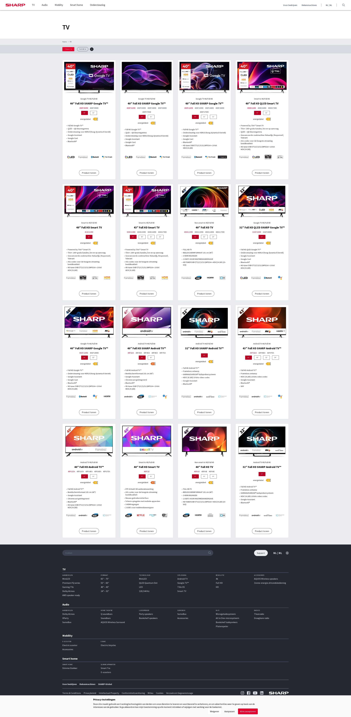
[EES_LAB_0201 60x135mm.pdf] (152, 363)
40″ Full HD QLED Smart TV (262, 103)
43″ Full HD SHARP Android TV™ (262, 348)
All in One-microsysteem (227, 618)
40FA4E (204, 471)
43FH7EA (270, 353)
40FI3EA (139, 353)
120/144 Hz (144, 591)
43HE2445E (152, 232)
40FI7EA (162, 353)
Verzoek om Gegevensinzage (179, 693)
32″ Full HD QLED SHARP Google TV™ (262, 227)
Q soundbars (106, 614)
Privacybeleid (90, 693)
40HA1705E (220, 232)
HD (217, 587)
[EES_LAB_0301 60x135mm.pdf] (268, 243)
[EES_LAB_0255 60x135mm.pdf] (210, 482)
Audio (45, 4)
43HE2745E (162, 232)
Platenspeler (222, 626)
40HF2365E (199, 108)
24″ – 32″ (105, 591)
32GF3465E (267, 232)
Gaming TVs (68, 587)
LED (141, 587)
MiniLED (66, 578)
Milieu (150, 693)
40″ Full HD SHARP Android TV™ (146, 348)
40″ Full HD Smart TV (89, 227)
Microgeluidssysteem (226, 614)
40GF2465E (94, 353)
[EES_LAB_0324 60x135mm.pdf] (210, 123)
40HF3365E (141, 108)
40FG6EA (97, 471)
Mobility (59, 4)
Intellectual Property (109, 693)
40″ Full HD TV (204, 227)
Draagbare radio (261, 618)
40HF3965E (94, 108)
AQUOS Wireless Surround (113, 622)
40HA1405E (209, 232)
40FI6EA (155, 353)
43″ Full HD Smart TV (146, 227)
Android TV (182, 578)
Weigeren (214, 711)
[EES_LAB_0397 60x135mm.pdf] (95, 243)
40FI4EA (147, 353)
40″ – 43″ (105, 587)
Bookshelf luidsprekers (226, 622)
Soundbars (106, 618)
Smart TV (181, 591)
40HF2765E (204, 112)
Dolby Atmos (68, 591)
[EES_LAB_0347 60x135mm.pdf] (152, 243)
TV (33, 4)
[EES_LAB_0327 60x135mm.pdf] (95, 119)
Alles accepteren (248, 711)
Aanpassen (229, 711)
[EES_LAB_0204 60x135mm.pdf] (152, 482)
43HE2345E (141, 232)
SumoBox (66, 622)
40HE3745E (272, 108)
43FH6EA (261, 353)
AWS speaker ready (71, 595)
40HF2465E (209, 108)
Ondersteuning (97, 4)
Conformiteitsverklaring (133, 693)
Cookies (159, 693)
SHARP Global (105, 684)
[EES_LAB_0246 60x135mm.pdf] (268, 363)
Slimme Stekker (69, 668)
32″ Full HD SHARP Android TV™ (204, 348)
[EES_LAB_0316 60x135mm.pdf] (210, 243)
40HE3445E (262, 108)
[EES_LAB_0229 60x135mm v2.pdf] (210, 361)
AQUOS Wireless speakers (266, 578)
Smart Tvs (105, 668)
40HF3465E (152, 108)
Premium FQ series (71, 582)
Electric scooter (69, 645)
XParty (65, 618)
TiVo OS (181, 587)
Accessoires (67, 649)
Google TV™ (183, 582)
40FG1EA (80, 471)
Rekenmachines (309, 5)
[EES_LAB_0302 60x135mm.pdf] (95, 363)
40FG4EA (89, 471)
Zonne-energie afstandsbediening (270, 582)
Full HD (219, 582)
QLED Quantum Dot (148, 582)
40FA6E (212, 471)
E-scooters (106, 672)
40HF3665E (162, 108)
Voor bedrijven (290, 5)
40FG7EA (106, 471)
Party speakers (146, 614)
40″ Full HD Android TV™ (89, 467)
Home (64, 42)
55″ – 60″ (105, 582)
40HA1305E (199, 232)
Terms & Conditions (71, 693)
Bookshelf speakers (148, 618)
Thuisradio (259, 614)
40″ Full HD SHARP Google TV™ (89, 103)
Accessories (182, 618)
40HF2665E (220, 108)
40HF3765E (146, 112)
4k (217, 578)
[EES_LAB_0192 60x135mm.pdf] (95, 482)
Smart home (76, 4)
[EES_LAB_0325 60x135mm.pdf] (268, 119)
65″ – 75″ (105, 578)
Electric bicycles (108, 645)
